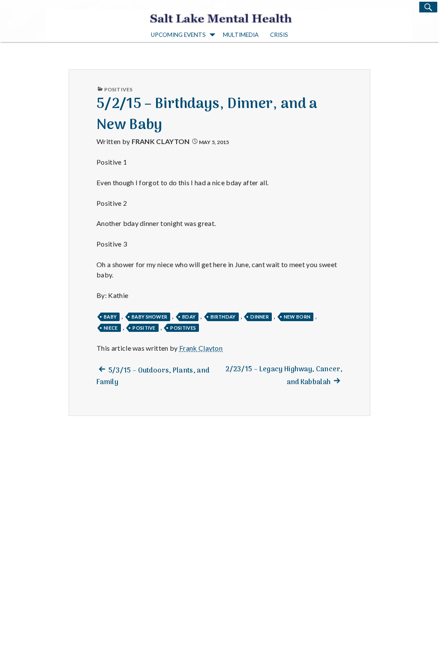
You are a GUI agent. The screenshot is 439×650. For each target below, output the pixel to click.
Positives (118, 89)
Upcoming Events (178, 34)
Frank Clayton (161, 141)
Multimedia (241, 34)
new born (297, 316)
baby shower (150, 316)
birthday (223, 316)
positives (183, 328)
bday (188, 316)
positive (144, 328)
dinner (259, 316)
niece (111, 328)
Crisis (279, 34)
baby (110, 316)
